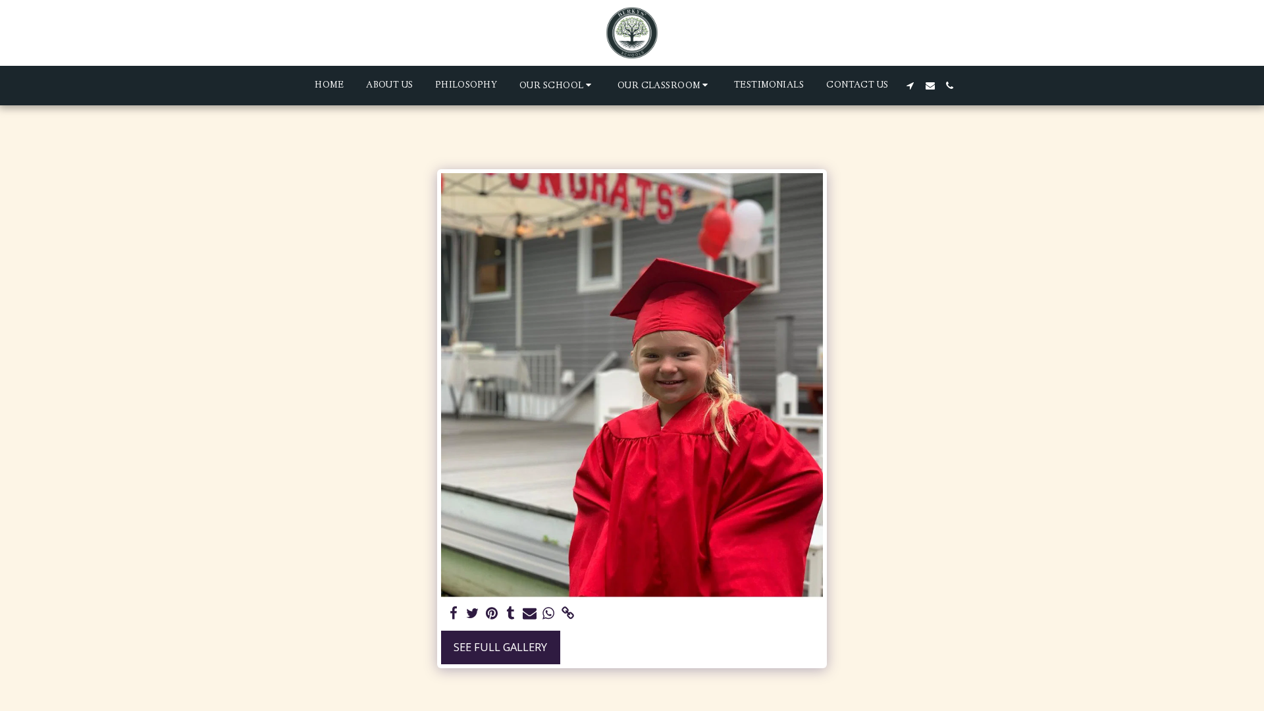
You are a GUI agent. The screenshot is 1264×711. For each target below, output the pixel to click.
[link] (568, 613)
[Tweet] (472, 613)
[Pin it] (491, 613)
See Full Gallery (500, 646)
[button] (557, 85)
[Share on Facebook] (454, 613)
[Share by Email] (530, 613)
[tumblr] (510, 613)
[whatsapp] (549, 613)
